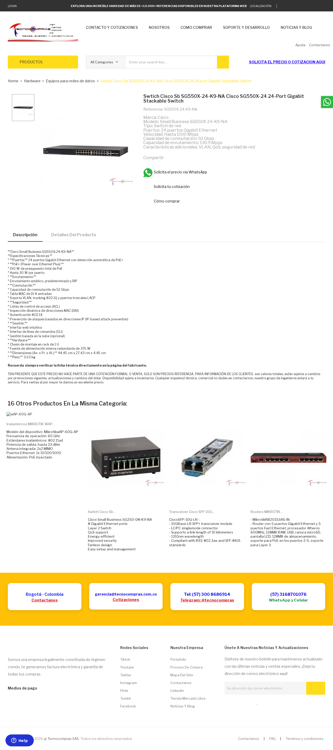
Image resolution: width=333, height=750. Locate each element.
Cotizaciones (126, 599)
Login (12, 6)
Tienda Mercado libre (188, 698)
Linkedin (177, 690)
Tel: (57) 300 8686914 (207, 594)
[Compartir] (170, 158)
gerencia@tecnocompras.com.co (126, 594)
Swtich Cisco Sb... (102, 511)
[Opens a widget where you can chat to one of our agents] (19, 740)
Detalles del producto (73, 234)
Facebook (128, 706)
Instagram (128, 683)
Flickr (124, 690)
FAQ (272, 739)
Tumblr (125, 698)
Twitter (125, 675)
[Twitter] (283, 6)
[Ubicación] (245, 703)
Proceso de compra (186, 667)
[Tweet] (181, 158)
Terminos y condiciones (304, 739)
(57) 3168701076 (288, 594)
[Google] (291, 6)
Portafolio (178, 659)
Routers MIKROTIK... (267, 511)
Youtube (127, 667)
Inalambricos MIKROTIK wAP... (30, 424)
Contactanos (44, 600)
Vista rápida (131, 497)
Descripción (25, 234)
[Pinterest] (192, 158)
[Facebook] (307, 6)
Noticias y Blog (182, 706)
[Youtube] (315, 6)
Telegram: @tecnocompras (207, 600)
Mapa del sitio (181, 675)
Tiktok (125, 659)
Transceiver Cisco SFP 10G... (191, 511)
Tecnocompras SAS (63, 739)
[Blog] (236, 703)
